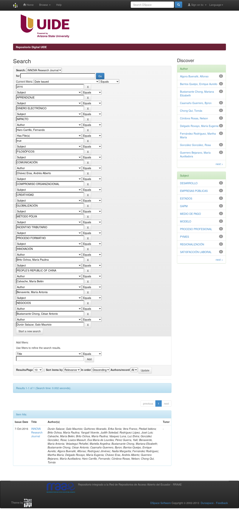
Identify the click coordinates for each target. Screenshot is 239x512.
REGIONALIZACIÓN (192, 244)
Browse (44, 5)
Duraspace (207, 503)
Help (59, 5)
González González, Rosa (195, 145)
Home (30, 5)
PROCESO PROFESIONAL (196, 229)
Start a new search (29, 331)
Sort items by (54, 370)
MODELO (185, 221)
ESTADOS (186, 198)
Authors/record (120, 370)
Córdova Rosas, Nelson (194, 118)
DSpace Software (160, 503)
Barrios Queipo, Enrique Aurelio (198, 84)
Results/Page (24, 370)
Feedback (222, 503)
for (18, 76)
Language (215, 5)
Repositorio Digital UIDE (31, 47)
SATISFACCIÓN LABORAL (196, 252)
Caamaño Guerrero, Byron (196, 103)
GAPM (184, 206)
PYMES (184, 236)
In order (86, 370)
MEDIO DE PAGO (190, 214)
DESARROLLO (189, 183)
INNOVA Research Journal (37, 432)
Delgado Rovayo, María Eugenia (199, 126)
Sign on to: (197, 5)
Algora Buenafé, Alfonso (194, 76)
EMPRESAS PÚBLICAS (194, 191)
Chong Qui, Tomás (191, 110)
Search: (21, 70)
